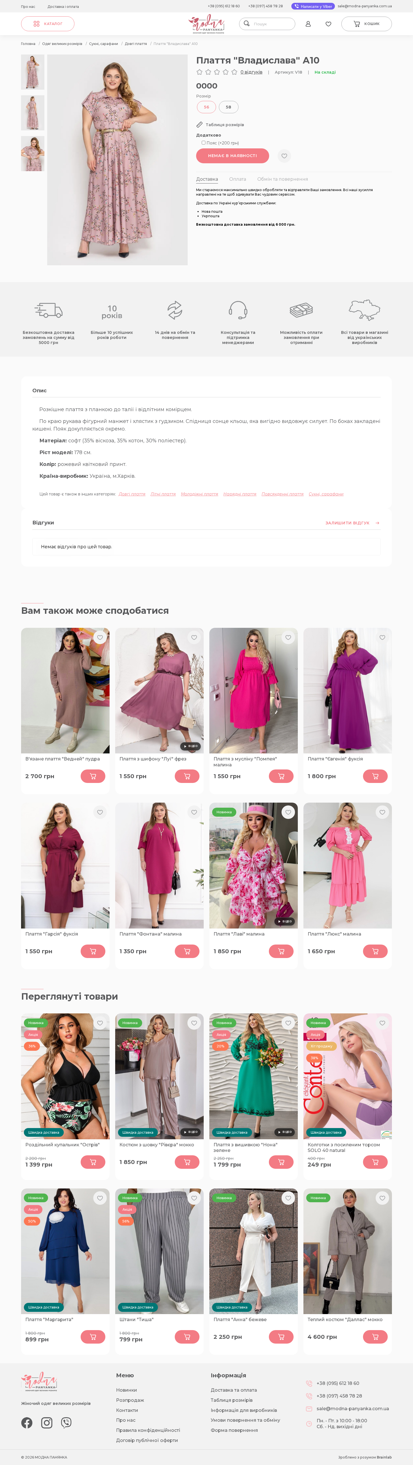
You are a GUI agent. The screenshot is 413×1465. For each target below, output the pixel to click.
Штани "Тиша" (136, 1319)
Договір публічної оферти (147, 1440)
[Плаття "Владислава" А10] (117, 263)
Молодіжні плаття (199, 494)
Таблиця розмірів (232, 1400)
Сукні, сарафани (326, 494)
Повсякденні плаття (283, 494)
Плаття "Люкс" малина (334, 934)
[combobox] (272, 24)
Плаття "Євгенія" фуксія (335, 759)
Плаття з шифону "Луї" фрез (153, 759)
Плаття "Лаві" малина (239, 934)
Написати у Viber (316, 6)
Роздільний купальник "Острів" (62, 1144)
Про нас (28, 6)
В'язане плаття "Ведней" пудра (62, 759)
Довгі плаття (132, 494)
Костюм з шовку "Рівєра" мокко (156, 1144)
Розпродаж (130, 1400)
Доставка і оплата (63, 6)
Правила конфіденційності (148, 1430)
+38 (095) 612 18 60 (224, 6)
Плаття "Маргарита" (49, 1319)
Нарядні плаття (240, 494)
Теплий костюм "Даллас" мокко (345, 1319)
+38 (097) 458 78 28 (265, 6)
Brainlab (384, 1457)
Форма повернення (234, 1430)
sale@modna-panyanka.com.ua (365, 6)
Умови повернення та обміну (245, 1420)
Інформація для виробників (244, 1410)
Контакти (127, 1410)
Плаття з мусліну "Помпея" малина (245, 761)
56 (206, 107)
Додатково (208, 135)
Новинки (126, 1390)
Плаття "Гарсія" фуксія (51, 934)
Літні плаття (163, 494)
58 (228, 107)
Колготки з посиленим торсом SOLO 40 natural (344, 1147)
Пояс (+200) (222, 143)
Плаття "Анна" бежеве (240, 1319)
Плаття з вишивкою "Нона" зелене (246, 1147)
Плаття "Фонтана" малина (150, 934)
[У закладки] (284, 156)
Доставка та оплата (234, 1390)
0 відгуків (251, 72)
